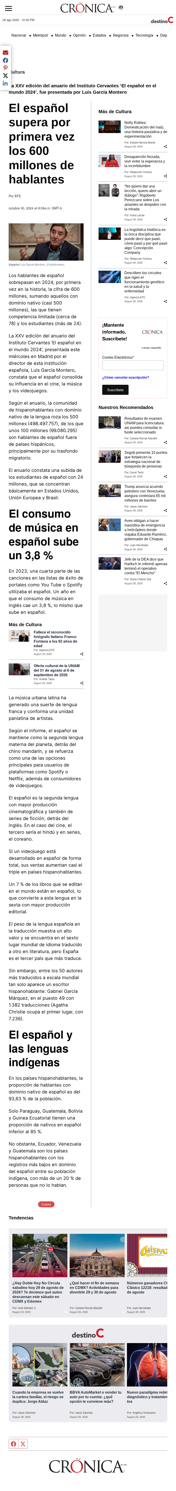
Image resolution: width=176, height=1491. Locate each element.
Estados (99, 35)
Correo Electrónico (118, 357)
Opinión (79, 35)
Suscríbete (115, 389)
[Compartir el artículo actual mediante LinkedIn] (5, 83)
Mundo (60, 35)
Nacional (18, 35)
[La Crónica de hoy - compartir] (82, 654)
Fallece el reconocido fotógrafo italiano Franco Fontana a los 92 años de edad (55, 639)
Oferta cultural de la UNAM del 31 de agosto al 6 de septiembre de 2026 (57, 670)
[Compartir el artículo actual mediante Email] (5, 52)
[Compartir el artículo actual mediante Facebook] (5, 60)
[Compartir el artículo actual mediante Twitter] (5, 75)
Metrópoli (40, 35)
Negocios (121, 35)
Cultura (17, 72)
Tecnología (144, 35)
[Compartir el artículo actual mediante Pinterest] (5, 68)
